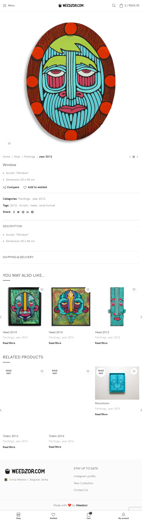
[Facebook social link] (14, 212)
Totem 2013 (10, 436)
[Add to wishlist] (42, 289)
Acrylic (23, 205)
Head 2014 (10, 332)
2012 (13, 205)
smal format (47, 205)
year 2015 (114, 409)
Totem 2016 (56, 436)
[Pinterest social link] (23, 212)
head (34, 205)
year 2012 (45, 157)
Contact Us (81, 490)
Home (7, 157)
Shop (17, 157)
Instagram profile (84, 476)
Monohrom (102, 403)
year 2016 (68, 337)
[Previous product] (130, 157)
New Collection (83, 483)
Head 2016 (56, 332)
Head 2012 (102, 332)
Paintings (30, 157)
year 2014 (22, 337)
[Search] (114, 5)
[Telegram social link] (32, 212)
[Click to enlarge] (9, 143)
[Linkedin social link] (28, 212)
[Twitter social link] (18, 212)
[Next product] (137, 157)
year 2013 (22, 441)
